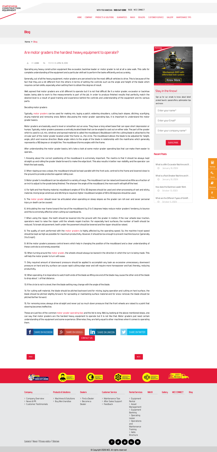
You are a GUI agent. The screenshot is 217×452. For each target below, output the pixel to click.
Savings (212, 167)
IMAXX (150, 392)
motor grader (37, 199)
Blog (191, 392)
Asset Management (135, 405)
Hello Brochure (133, 433)
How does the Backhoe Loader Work (171, 187)
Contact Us (87, 338)
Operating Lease (134, 417)
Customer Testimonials (37, 404)
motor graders (41, 113)
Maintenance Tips (183, 17)
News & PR (31, 401)
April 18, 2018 (62, 63)
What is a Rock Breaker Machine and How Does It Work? (179, 175)
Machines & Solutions (65, 398)
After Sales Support (113, 401)
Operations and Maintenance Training (135, 425)
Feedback (108, 404)
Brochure (212, 187)
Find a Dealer (88, 398)
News (35, 441)
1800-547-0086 (120, 10)
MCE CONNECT (177, 392)
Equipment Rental (135, 400)
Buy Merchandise (63, 401)
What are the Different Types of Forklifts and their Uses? (179, 198)
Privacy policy (45, 441)
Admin (36, 63)
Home (27, 41)
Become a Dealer (85, 402)
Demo (213, 177)
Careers (27, 441)
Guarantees (122, 17)
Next (138, 357)
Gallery (165, 392)
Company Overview (35, 398)
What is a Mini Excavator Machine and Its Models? (176, 164)
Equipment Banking (135, 411)
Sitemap (55, 441)
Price (212, 197)
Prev (31, 357)
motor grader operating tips (70, 312)
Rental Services (135, 392)
